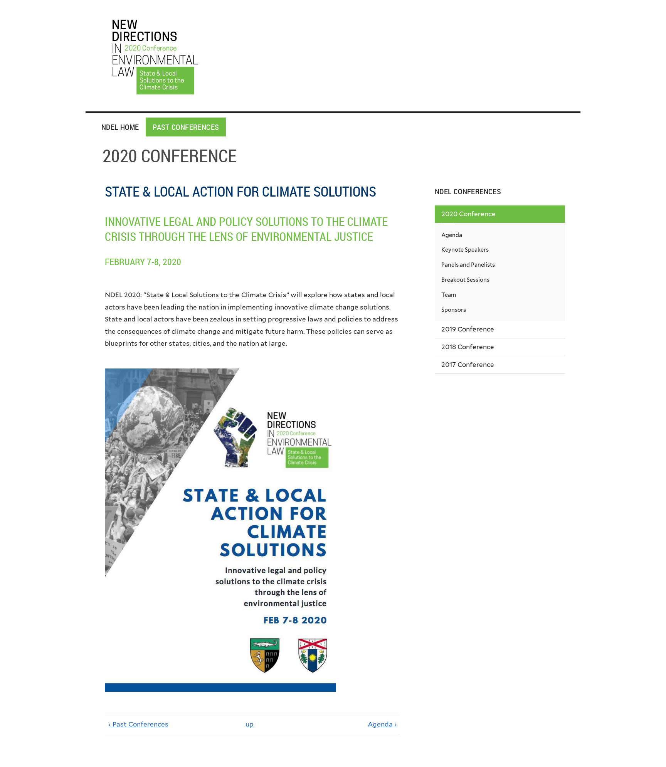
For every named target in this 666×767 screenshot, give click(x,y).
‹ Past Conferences (138, 724)
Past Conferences (186, 127)
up (250, 724)
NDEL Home (120, 127)
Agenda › (382, 724)
